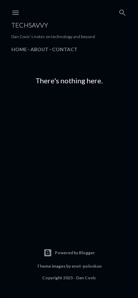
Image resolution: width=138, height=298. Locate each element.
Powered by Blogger (75, 252)
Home (19, 49)
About (39, 49)
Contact (64, 49)
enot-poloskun (86, 266)
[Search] (122, 11)
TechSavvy (29, 25)
